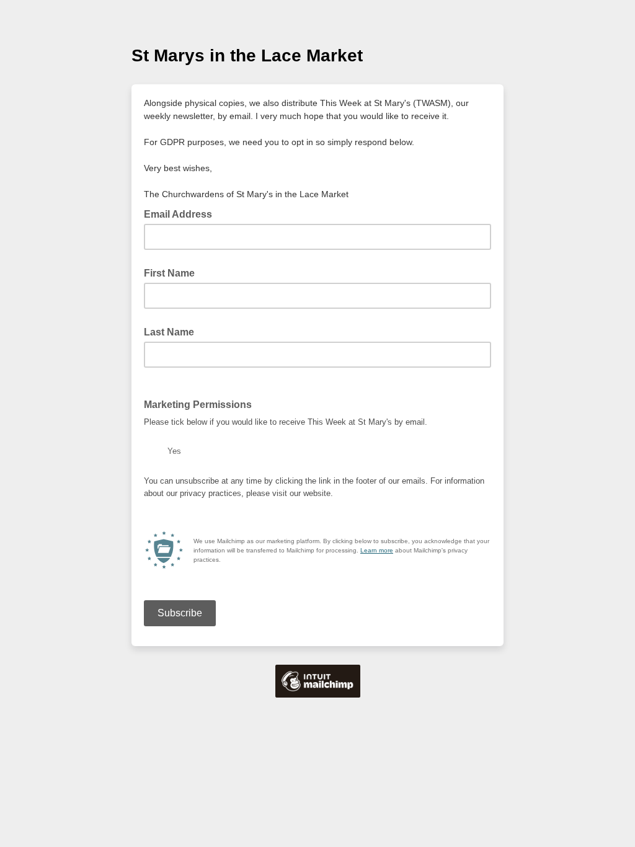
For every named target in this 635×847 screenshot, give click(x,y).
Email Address (182, 213)
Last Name (169, 332)
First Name (169, 273)
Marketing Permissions (198, 404)
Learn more (376, 550)
